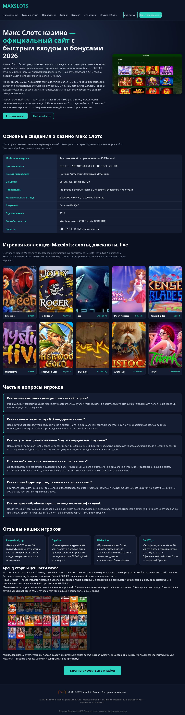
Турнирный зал (30, 14)
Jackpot (63, 14)
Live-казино (90, 14)
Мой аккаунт (130, 14)
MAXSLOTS (15, 6)
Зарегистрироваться (150, 14)
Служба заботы (108, 14)
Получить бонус (41, 116)
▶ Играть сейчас (15, 116)
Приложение (49, 14)
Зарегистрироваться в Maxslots (92, 670)
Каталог (75, 14)
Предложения (10, 14)
